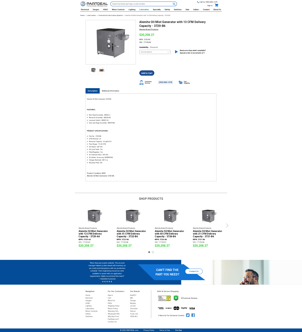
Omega (133, 300)
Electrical (85, 9)
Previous (74, 225)
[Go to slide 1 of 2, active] (149, 252)
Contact (206, 9)
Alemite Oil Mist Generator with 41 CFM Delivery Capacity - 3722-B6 (131, 234)
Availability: (148, 47)
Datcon (133, 311)
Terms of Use (164, 330)
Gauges (96, 9)
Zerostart (134, 308)
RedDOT (133, 295)
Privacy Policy (149, 330)
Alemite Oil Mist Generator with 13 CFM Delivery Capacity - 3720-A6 (93, 234)
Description (92, 91)
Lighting (132, 9)
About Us (217, 9)
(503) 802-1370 (211, 2)
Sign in (209, 5)
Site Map (178, 330)
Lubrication (144, 9)
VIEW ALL (134, 316)
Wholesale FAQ (114, 314)
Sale (187, 9)
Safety (167, 9)
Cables (196, 9)
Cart (109, 298)
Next (227, 225)
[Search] (174, 4)
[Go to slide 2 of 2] (153, 252)
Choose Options (94, 216)
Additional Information (110, 91)
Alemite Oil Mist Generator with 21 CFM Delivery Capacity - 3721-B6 (207, 234)
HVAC (105, 9)
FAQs (110, 303)
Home (88, 295)
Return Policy (113, 308)
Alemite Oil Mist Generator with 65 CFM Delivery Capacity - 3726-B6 (169, 234)
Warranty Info (113, 311)
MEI (131, 298)
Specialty (157, 9)
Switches (178, 9)
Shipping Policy (113, 306)
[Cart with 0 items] (216, 5)
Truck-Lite (134, 314)
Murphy (133, 303)
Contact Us (193, 271)
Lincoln (133, 306)
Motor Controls (118, 9)
